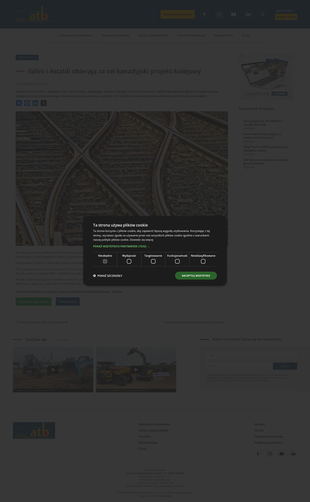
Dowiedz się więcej (141, 239)
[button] (155, 246)
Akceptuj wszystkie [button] (196, 275)
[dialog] (155, 251)
